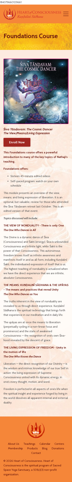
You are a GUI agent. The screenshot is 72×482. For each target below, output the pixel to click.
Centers (59, 443)
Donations (58, 448)
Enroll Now (17, 142)
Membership (15, 448)
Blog (44, 448)
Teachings (29, 443)
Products (32, 448)
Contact (36, 453)
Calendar (44, 443)
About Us (13, 443)
